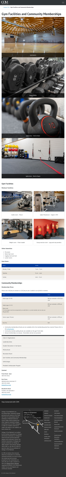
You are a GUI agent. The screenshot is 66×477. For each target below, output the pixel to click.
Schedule (46, 410)
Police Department (58, 417)
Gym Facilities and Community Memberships (14, 357)
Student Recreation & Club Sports (12, 346)
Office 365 (46, 429)
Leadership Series (7, 342)
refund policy (10, 329)
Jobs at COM (56, 424)
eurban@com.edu (6, 394)
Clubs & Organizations (9, 338)
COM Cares (56, 448)
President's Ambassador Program (11, 365)
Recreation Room (7, 353)
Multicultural (6, 350)
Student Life (6, 7)
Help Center (46, 420)
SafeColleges (6, 361)
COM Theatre (57, 413)
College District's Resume (12, 463)
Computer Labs (47, 424)
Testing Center (47, 422)
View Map (26, 422)
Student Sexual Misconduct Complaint (57, 437)
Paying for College (48, 415)
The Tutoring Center (58, 415)
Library (45, 431)
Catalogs (46, 413)
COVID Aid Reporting (58, 441)
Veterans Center (47, 427)
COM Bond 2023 (47, 440)
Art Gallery (56, 410)
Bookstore (46, 434)
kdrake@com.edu (6, 385)
